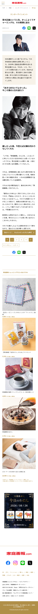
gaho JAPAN (5, 584)
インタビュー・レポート (11, 245)
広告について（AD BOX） (18, 596)
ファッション (13, 572)
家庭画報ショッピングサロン (10, 581)
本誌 (28, 575)
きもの (9, 575)
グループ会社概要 (7, 590)
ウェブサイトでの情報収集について (22, 593)
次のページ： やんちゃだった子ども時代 (18, 232)
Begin (15, 587)
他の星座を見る (19, 525)
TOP (3, 8)
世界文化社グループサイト (26, 587)
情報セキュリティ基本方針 (20, 590)
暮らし (21, 572)
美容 (27, 572)
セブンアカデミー (24, 581)
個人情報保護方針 (7, 593)
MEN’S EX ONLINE (7, 587)
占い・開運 (16, 575)
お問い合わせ (5, 596)
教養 (10, 8)
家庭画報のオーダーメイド (18, 584)
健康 (31, 572)
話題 (23, 575)
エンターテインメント (21, 8)
